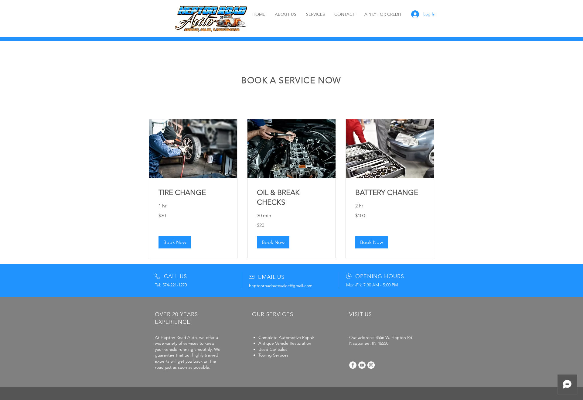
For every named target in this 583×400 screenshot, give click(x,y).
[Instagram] (371, 365)
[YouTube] (362, 365)
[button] (175, 242)
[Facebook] (352, 365)
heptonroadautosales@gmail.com (280, 285)
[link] (193, 192)
